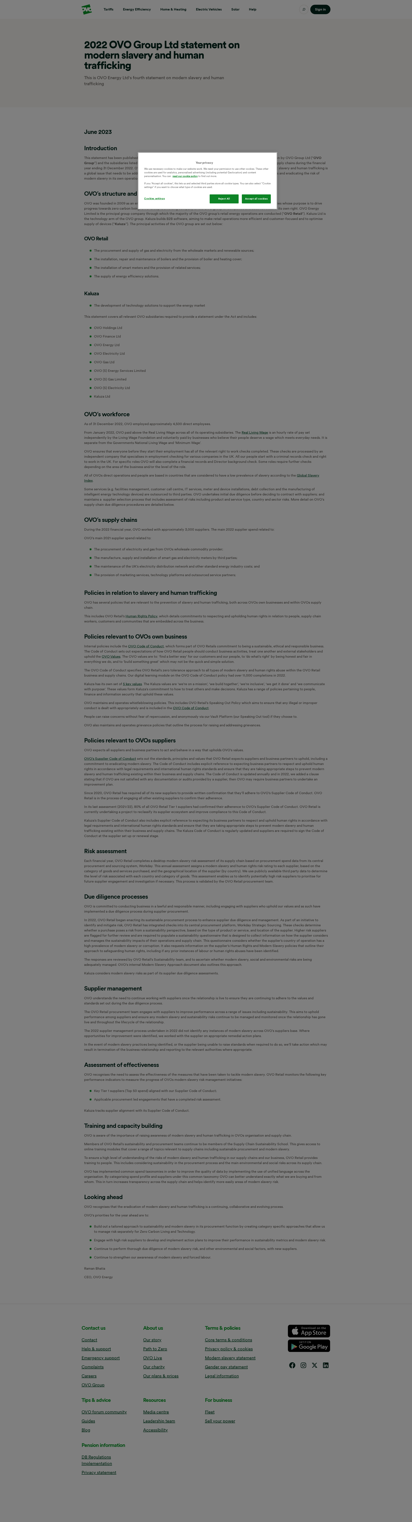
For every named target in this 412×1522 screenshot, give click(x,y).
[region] (207, 180)
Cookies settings (154, 198)
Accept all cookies (256, 198)
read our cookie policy (185, 176)
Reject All (224, 198)
